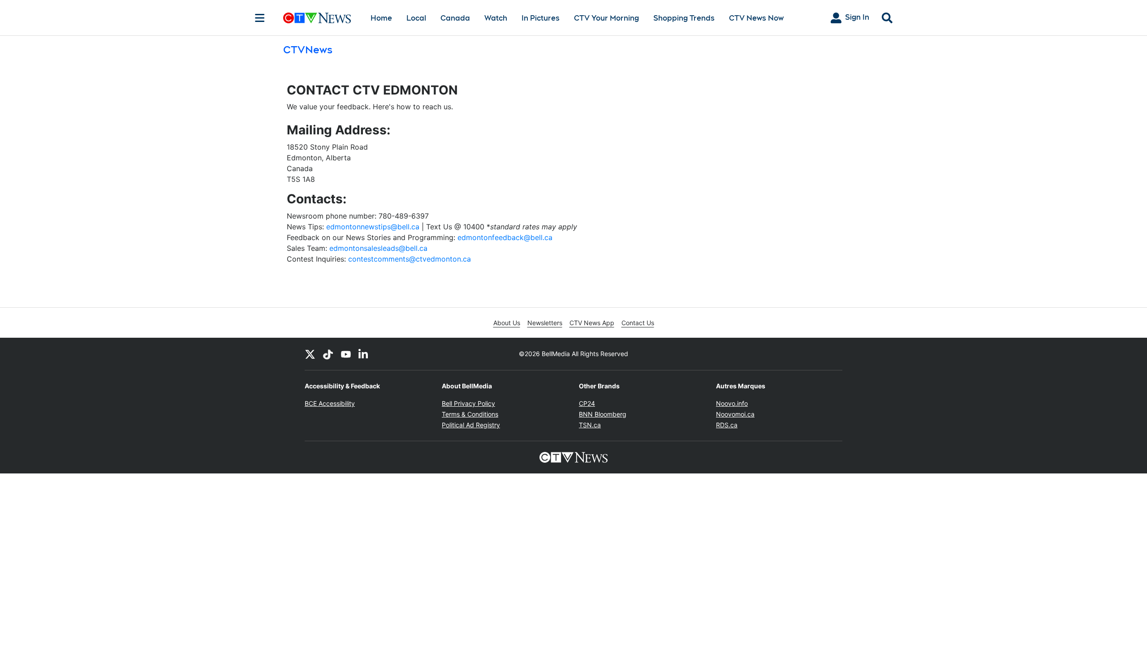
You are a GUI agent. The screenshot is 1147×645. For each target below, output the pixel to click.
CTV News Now (756, 18)
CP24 (587, 403)
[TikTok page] (328, 353)
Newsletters (544, 323)
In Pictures (541, 18)
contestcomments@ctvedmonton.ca (409, 258)
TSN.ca (590, 425)
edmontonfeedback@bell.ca (504, 237)
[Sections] (260, 18)
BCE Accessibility (330, 403)
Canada (455, 18)
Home (381, 18)
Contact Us (637, 323)
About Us (506, 323)
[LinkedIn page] (363, 353)
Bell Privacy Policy (468, 403)
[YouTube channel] (346, 353)
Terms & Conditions (470, 414)
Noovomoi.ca (735, 414)
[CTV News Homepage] (317, 18)
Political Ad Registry (471, 425)
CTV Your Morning (606, 18)
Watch (495, 18)
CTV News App (591, 323)
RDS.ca (726, 425)
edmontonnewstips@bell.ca (372, 226)
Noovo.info (732, 403)
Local (416, 18)
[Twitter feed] (310, 353)
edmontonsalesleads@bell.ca (378, 248)
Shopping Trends (684, 18)
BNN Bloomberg (602, 414)
